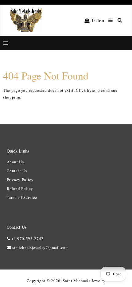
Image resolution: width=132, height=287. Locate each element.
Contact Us (17, 170)
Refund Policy (20, 188)
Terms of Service (22, 197)
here (91, 90)
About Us (15, 162)
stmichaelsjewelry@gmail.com (40, 247)
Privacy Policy (20, 179)
